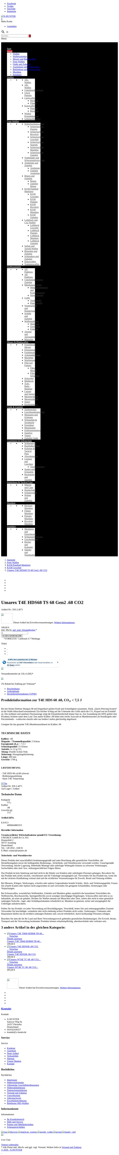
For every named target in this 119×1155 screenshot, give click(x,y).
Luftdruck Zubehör (34, 242)
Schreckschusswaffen (34, 124)
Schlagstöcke (30, 443)
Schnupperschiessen (33, 537)
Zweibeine (35, 326)
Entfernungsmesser (33, 430)
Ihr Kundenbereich (15, 1119)
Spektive (28, 433)
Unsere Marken (14, 1061)
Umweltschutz (13, 1095)
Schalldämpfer (36, 295)
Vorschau (12, 936)
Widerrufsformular (15, 1082)
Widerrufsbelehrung (16, 1087)
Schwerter (29, 378)
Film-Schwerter (34, 374)
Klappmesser (30, 350)
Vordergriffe (35, 300)
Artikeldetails (13, 691)
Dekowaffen (30, 261)
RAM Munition (34, 210)
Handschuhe (30, 490)
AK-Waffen (27, 81)
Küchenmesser (31, 404)
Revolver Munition (28, 522)
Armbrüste (35, 168)
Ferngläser (29, 425)
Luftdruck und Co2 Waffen (31, 221)
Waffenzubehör (20, 56)
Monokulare (30, 428)
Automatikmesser (32, 355)
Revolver (34, 111)
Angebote (11, 1051)
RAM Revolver (34, 205)
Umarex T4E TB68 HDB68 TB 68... (24, 941)
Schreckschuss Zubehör (37, 153)
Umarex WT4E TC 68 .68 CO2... (22, 967)
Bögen (33, 181)
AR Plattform (28, 275)
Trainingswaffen (31, 264)
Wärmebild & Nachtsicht (30, 421)
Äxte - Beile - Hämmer (28, 386)
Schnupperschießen (16, 1127)
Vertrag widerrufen (9, 1144)
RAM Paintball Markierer (31, 190)
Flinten (33, 103)
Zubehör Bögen (34, 185)
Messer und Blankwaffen (24, 59)
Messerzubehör (31, 399)
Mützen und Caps (28, 486)
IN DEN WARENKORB (12, 636)
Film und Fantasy (28, 364)
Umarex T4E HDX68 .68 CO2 (21, 954)
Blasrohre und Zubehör (30, 252)
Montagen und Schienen (31, 416)
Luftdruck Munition (34, 236)
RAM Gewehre (34, 195)
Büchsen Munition (28, 506)
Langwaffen (30, 98)
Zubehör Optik (31, 438)
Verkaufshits (12, 1056)
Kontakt (6, 1008)
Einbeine (34, 329)
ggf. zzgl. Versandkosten (24, 630)
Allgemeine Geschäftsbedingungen (23, 1085)
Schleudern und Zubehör (31, 257)
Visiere (27, 435)
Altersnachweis (14, 1098)
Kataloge (11, 1048)
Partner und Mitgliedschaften (20, 1124)
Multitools (29, 381)
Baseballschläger (32, 446)
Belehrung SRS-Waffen (18, 1103)
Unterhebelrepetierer (33, 90)
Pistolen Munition (28, 517)
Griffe (27, 298)
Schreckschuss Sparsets (37, 143)
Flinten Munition (28, 512)
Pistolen (33, 108)
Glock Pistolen (28, 94)
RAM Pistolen (33, 200)
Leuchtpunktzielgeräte (34, 412)
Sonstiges (17, 74)
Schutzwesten (30, 492)
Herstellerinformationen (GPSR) (22, 694)
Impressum (12, 1080)
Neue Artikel (13, 1053)
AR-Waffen (27, 86)
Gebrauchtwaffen (32, 119)
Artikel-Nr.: (6, 609)
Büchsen (34, 100)
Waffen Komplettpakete (31, 114)
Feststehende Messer (30, 346)
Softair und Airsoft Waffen (31, 247)
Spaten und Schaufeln (29, 470)
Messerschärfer (31, 396)
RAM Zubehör (34, 216)
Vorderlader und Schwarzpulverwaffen (34, 159)
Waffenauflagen (31, 321)
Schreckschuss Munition (37, 148)
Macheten (28, 357)
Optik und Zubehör (21, 64)
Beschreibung (13, 688)
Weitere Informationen (64, 622)
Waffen (16, 54)
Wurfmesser (29, 360)
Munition (17, 72)
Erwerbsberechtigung (17, 1100)
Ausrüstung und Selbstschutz (26, 67)
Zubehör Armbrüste (35, 172)
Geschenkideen (31, 539)
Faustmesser (30, 352)
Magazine (28, 339)
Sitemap (10, 1058)
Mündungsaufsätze (33, 285)
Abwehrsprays (31, 456)
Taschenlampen (37, 466)
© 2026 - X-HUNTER (11, 1150)
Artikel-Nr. (6, 786)
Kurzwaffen (29, 106)
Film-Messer (33, 369)
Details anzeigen (14, 938)
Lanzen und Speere (29, 392)
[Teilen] (7, 648)
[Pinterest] (7, 653)
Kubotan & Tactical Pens (29, 451)
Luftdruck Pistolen (34, 231)
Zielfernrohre (30, 409)
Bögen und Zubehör (29, 177)
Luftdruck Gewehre (34, 226)
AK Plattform (28, 270)
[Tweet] (7, 651)
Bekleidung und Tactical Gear (26, 69)
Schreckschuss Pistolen (37, 127)
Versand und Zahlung (17, 1093)
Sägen (27, 402)
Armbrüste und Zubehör (31, 164)
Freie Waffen (19, 61)
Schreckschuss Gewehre (37, 138)
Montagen (34, 324)
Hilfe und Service (15, 1122)
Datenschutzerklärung (17, 1090)
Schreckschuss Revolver (37, 133)
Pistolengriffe (36, 303)
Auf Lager (6, 788)
